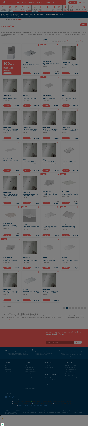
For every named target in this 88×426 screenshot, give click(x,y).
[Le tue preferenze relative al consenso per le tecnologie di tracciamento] (2, 424)
